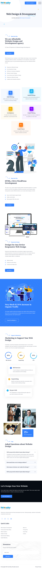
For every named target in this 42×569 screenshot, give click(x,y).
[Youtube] (11, 519)
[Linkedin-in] (8, 519)
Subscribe (7, 556)
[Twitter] (5, 519)
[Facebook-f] (2, 519)
